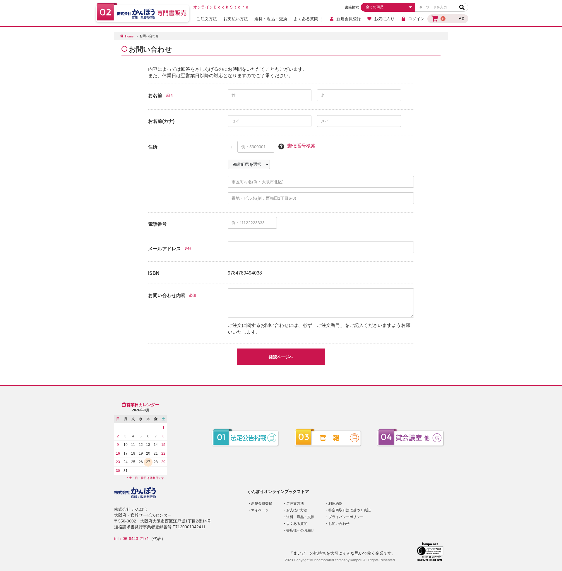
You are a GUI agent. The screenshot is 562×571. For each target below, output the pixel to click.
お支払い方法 (235, 18)
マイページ (260, 510)
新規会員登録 (348, 18)
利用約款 (335, 503)
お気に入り (384, 18)
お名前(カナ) (161, 121)
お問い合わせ (338, 524)
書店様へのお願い (300, 530)
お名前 (155, 95)
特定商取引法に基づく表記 (349, 510)
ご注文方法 (206, 18)
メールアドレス (164, 248)
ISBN (154, 273)
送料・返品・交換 (270, 18)
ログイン (416, 18)
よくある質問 (306, 18)
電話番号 (157, 224)
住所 (152, 146)
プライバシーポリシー (346, 517)
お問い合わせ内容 (167, 295)
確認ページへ (281, 357)
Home (129, 36)
